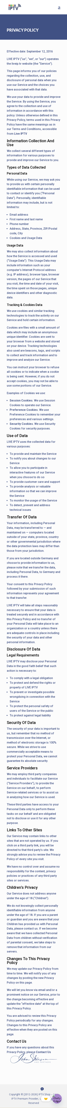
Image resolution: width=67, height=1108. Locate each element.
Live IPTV (20, 133)
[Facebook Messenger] (42, 1089)
